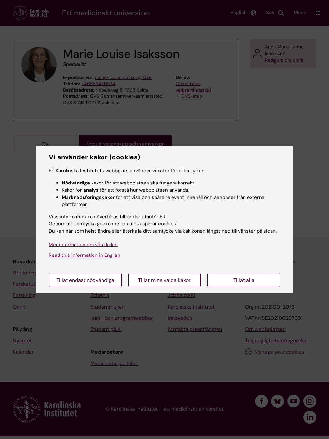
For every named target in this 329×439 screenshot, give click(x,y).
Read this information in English (84, 255)
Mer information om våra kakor (83, 244)
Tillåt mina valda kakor (164, 280)
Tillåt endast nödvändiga (85, 280)
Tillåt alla (243, 280)
